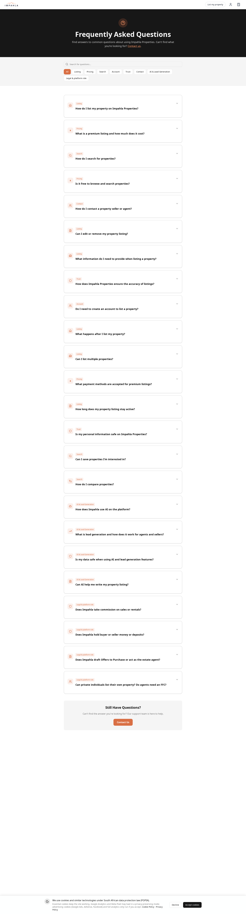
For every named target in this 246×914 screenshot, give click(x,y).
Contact (140, 71)
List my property (215, 4)
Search (102, 71)
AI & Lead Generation (160, 71)
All (67, 71)
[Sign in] (230, 4)
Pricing (90, 71)
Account (116, 71)
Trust (128, 71)
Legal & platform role (76, 78)
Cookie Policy (148, 906)
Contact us (134, 46)
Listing (77, 71)
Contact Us (123, 722)
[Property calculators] (238, 4)
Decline (175, 904)
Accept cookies (192, 904)
